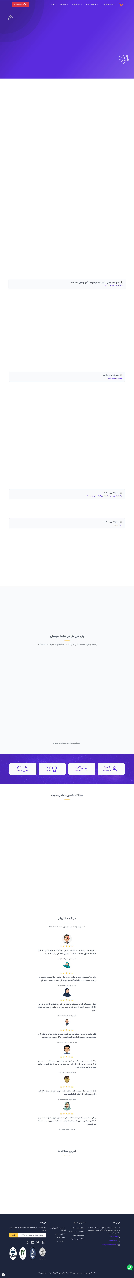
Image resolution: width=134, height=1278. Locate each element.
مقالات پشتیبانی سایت (76, 1231)
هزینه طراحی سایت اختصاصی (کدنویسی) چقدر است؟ (84, 887)
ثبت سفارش (18, 727)
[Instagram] (27, 1242)
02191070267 (119, 285)
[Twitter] (37, 1242)
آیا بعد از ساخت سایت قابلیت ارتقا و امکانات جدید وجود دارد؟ (81, 832)
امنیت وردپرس (117, 525)
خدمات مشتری (18, 4)
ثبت (13, 1235)
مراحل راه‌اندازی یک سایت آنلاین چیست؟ (88, 903)
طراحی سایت (60, 1241)
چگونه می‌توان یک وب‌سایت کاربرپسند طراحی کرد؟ (85, 864)
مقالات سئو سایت (78, 1235)
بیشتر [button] (53, 4)
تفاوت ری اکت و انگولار (115, 378)
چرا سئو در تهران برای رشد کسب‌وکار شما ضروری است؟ (104, 496)
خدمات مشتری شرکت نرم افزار (58, 1229)
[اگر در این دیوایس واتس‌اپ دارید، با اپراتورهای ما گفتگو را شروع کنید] (130, 1267)
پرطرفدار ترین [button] (76, 4)
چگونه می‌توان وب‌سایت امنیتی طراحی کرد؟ (87, 895)
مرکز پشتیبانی (59, 1233)
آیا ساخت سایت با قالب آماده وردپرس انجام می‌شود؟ (84, 817)
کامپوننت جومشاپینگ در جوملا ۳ (70, 1204)
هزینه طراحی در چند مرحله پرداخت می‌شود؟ (87, 872)
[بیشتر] (28, 623)
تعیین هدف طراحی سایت (93, 879)
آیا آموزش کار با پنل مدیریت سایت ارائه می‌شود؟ (86, 848)
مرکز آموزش (60, 1237)
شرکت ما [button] (63, 4)
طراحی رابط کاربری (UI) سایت (91, 840)
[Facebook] (43, 1242)
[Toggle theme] (3, 1274)
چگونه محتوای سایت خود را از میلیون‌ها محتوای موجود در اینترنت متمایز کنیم (29, 1196)
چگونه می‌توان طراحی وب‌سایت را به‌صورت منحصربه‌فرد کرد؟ (82, 825)
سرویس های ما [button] (91, 4)
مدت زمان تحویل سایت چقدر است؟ (90, 856)
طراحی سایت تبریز (107, 4)
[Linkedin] (32, 1242)
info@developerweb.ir (110, 1245)
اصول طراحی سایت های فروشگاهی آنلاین (107, 1199)
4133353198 (109, 285)
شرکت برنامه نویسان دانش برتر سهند (60, 1273)
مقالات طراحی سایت (77, 1239)
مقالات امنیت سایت (77, 1228)
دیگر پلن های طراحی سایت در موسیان (65, 743)
